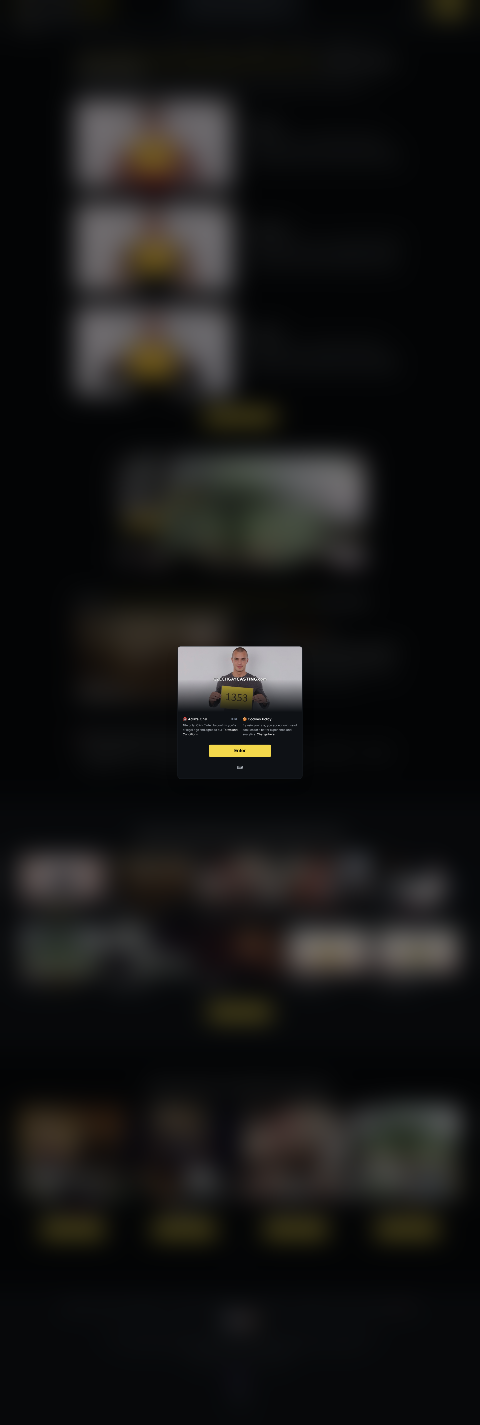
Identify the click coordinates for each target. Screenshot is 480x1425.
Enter (240, 750)
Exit (240, 767)
